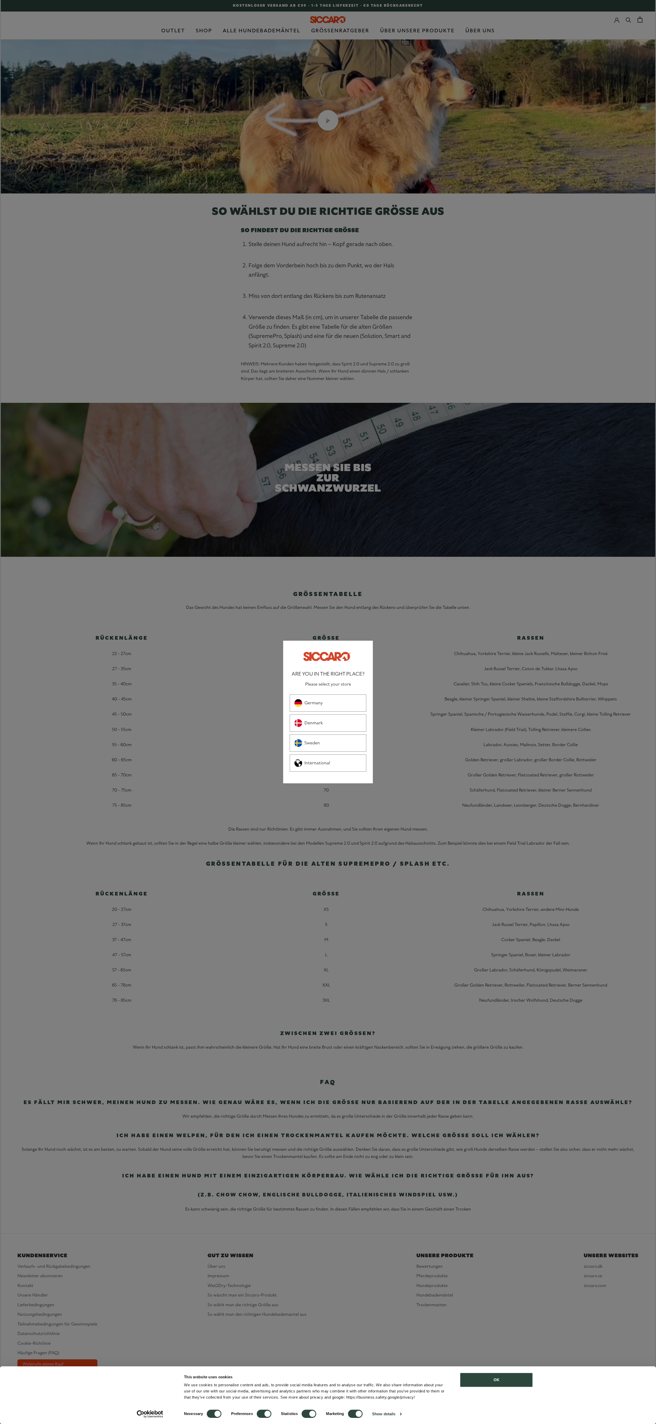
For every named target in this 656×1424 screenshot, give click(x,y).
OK (496, 1380)
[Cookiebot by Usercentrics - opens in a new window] (150, 1414)
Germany (313, 703)
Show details (383, 1414)
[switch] (264, 1414)
